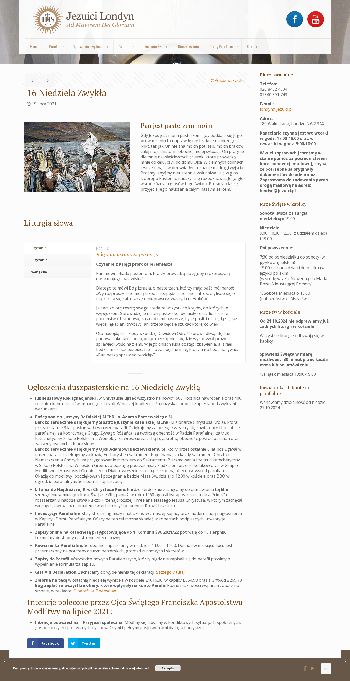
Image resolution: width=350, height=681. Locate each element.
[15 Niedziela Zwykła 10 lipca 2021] (4, 660)
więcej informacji (137, 668)
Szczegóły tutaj (170, 572)
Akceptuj (167, 668)
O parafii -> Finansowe (94, 591)
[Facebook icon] (305, 669)
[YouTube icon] (313, 669)
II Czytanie (38, 259)
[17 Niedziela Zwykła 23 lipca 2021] (345, 660)
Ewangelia (38, 272)
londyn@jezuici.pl (276, 109)
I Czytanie (37, 247)
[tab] (57, 248)
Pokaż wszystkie (230, 80)
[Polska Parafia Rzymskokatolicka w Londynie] (84, 19)
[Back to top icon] (326, 668)
